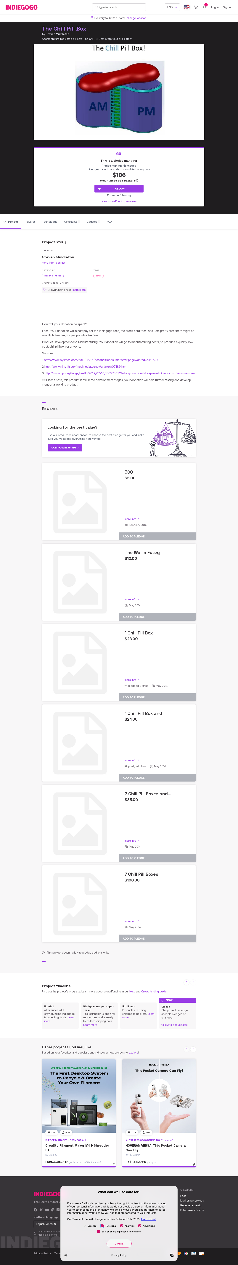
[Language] (187, 7)
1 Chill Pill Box (139, 633)
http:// (48, 366)
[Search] (96, 7)
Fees (183, 1195)
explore (133, 1052)
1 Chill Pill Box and (143, 713)
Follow (119, 188)
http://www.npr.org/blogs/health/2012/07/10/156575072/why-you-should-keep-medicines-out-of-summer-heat (120, 373)
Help (132, 991)
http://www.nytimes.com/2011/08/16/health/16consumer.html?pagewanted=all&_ (98, 360)
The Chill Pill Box (64, 28)
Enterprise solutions (192, 1210)
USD (170, 7)
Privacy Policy (42, 1253)
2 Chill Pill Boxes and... (148, 794)
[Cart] (196, 7)
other (98, 275)
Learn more (90, 1024)
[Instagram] (52, 1210)
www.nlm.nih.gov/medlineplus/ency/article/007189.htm (89, 366)
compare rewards (64, 447)
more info (48, 262)
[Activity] (204, 7)
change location (136, 18)
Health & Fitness (52, 275)
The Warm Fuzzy (142, 552)
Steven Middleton (57, 34)
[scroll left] (186, 982)
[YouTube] (47, 1210)
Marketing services (192, 1200)
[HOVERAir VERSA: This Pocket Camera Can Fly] (159, 1096)
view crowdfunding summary (119, 201)
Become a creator (191, 1205)
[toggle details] (115, 1166)
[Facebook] (35, 1210)
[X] (41, 1210)
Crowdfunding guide (154, 991)
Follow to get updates (174, 1024)
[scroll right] (193, 1049)
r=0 (155, 360)
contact (60, 262)
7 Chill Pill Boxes (141, 874)
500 (129, 472)
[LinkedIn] (58, 1210)
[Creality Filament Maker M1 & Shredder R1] (79, 1096)
